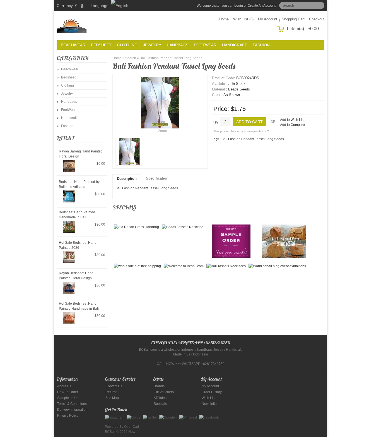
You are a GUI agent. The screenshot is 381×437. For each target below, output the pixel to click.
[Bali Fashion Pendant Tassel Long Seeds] (129, 152)
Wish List (208, 398)
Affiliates (160, 398)
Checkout (316, 19)
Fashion (261, 45)
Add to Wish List (292, 120)
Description (127, 178)
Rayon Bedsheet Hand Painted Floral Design (76, 275)
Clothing (127, 45)
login (238, 6)
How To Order (67, 392)
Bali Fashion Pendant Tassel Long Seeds (171, 58)
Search (130, 58)
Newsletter (210, 404)
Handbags (177, 45)
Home (224, 19)
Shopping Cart (293, 19)
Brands (159, 386)
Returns (111, 392)
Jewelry (152, 45)
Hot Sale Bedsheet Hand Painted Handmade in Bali (79, 306)
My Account (267, 19)
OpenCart (131, 427)
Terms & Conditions (72, 404)
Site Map (112, 398)
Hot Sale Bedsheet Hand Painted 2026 (78, 245)
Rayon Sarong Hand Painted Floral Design (81, 153)
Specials (160, 404)
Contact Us (113, 386)
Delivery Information (72, 410)
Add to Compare (292, 125)
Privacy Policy (67, 415)
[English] (119, 5)
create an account (262, 6)
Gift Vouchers (164, 392)
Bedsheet (101, 45)
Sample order (67, 398)
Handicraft (234, 45)
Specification (157, 178)
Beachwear (73, 45)
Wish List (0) (243, 19)
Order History (212, 392)
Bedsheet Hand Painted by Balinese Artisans (79, 184)
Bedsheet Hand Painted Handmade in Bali (77, 214)
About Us (64, 386)
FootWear (205, 45)
